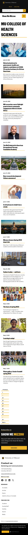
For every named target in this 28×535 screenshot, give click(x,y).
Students (4, 503)
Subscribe (16, 6)
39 (2, 419)
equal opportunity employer (12, 521)
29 (2, 411)
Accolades (4, 487)
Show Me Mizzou (8, 16)
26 (2, 403)
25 (2, 400)
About (10, 6)
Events (4, 493)
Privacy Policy (21, 527)
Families (4, 509)
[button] (14, 532)
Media (3, 514)
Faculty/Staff (5, 506)
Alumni (4, 511)
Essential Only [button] (5, 531)
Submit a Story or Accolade (9, 496)
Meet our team (5, 476)
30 (2, 414)
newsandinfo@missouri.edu (8, 474)
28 (2, 408)
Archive (4, 490)
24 (2, 398)
